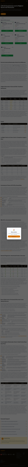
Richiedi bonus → (14, 236)
